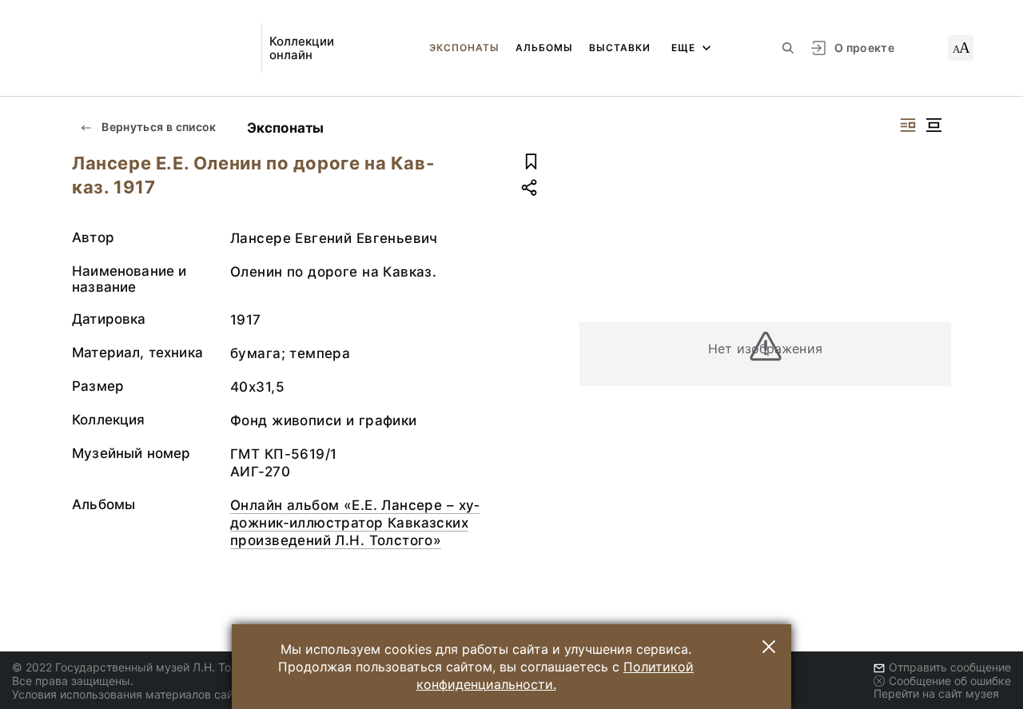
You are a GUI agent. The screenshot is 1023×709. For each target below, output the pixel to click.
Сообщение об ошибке (950, 680)
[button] (769, 647)
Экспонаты (464, 48)
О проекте (864, 47)
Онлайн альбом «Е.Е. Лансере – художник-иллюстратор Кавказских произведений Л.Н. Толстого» (355, 522)
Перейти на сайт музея (936, 693)
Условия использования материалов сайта (128, 694)
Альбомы (544, 48)
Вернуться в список (158, 126)
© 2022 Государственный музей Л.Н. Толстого (139, 667)
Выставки (620, 48)
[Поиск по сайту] (788, 48)
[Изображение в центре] (933, 125)
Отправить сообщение (950, 667)
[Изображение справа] (908, 125)
